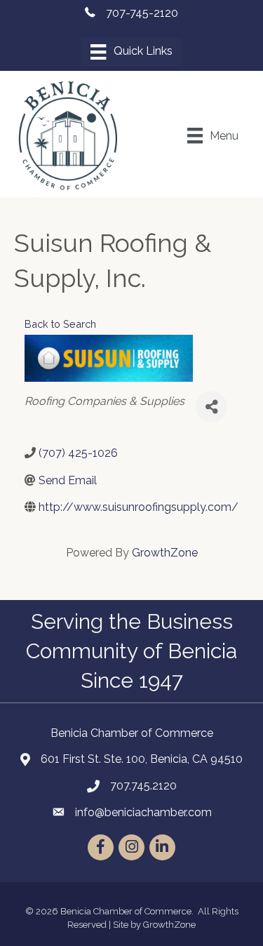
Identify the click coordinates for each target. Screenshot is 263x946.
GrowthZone (165, 552)
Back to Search (60, 324)
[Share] (211, 406)
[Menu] (131, 52)
